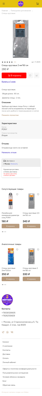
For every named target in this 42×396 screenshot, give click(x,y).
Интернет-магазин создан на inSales (15, 392)
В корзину (10, 226)
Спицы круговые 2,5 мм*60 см (31, 214)
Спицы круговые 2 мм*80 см (30, 269)
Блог (4, 381)
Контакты (6, 350)
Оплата (5, 358)
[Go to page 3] (5, 231)
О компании (7, 346)
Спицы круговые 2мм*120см (8, 269)
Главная (5, 10)
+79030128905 (8, 312)
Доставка (6, 354)
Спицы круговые (8, 13)
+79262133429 (8, 315)
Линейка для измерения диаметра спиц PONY (10, 215)
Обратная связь (9, 385)
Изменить (14, 164)
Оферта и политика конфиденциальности (19, 369)
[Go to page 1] (2, 231)
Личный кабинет (9, 362)
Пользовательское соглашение (15, 373)
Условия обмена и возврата (14, 377)
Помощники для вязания (21, 10)
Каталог (6, 342)
